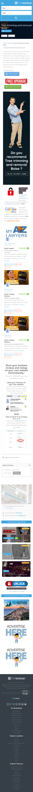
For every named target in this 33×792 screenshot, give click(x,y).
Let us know (7, 218)
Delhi (16, 752)
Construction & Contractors (11, 457)
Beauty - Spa (7, 554)
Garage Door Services (17, 766)
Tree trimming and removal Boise (23, 191)
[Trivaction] (16, 610)
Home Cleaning (16, 780)
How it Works (16, 717)
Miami (16, 758)
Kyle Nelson (7, 335)
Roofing (16, 788)
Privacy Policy (16, 733)
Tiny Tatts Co (7, 556)
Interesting (10, 264)
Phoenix (16, 756)
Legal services (16, 786)
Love (8, 267)
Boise (9, 43)
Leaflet (29, 503)
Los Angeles (16, 745)
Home (5, 43)
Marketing (16, 773)
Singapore (16, 754)
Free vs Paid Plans (16, 722)
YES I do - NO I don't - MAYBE (16, 174)
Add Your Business (16, 713)
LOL (19, 264)
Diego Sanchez (8, 289)
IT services (16, 784)
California (16, 750)
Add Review (7, 31)
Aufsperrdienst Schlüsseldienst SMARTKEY (16, 540)
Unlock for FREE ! (13, 74)
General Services (8, 538)
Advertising (16, 782)
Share (12, 36)
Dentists (16, 771)
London (17, 739)
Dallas (16, 761)
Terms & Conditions (16, 731)
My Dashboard (16, 711)
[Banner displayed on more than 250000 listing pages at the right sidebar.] (16, 633)
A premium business (14, 87)
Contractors (16, 777)
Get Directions (9, 508)
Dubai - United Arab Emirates (16, 743)
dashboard (18, 421)
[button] (4, 23)
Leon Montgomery (9, 243)
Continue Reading (19, 350)
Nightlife (6, 571)
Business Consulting (16, 769)
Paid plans (10, 204)
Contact (16, 728)
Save (4, 36)
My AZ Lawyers (9, 248)
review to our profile (11, 214)
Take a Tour (16, 724)
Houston (16, 747)
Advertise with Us (16, 715)
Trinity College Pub (9, 573)
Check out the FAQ (16, 720)
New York (16, 741)
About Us (16, 726)
